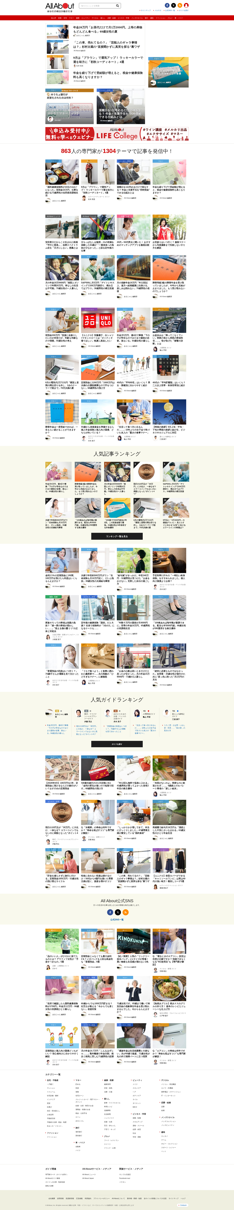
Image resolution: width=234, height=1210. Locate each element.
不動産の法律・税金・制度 (56, 1122)
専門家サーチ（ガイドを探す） (56, 1174)
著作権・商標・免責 (134, 1198)
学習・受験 (137, 1137)
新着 (59, 18)
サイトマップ (146, 10)
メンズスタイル (137, 18)
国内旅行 (79, 1136)
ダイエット (137, 1103)
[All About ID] (186, 6)
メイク (135, 1084)
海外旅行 (79, 1132)
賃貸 (48, 1103)
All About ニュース (89, 1174)
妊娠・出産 (108, 1122)
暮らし (102, 18)
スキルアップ (137, 1122)
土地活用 (50, 1115)
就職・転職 (137, 1118)
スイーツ (107, 1144)
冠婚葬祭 (107, 1110)
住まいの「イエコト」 (55, 1126)
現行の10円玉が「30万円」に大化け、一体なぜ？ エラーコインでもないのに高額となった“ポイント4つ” (87, 730)
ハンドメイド (109, 1118)
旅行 (146, 18)
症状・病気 (108, 1088)
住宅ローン (80, 1096)
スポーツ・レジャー (168, 1147)
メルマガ (158, 10)
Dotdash (183, 1205)
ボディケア (137, 1096)
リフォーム (51, 1092)
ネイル (135, 1099)
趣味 (152, 18)
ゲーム (163, 1140)
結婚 (163, 1110)
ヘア (134, 1092)
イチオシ (122, 1182)
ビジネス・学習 (123, 18)
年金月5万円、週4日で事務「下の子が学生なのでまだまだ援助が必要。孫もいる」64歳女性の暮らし (57, 729)
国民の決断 (49, 1186)
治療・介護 (108, 1092)
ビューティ (86, 18)
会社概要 (51, 1198)
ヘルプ (183, 1198)
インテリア (51, 1099)
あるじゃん (80, 1121)
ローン (78, 1117)
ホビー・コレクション (169, 1144)
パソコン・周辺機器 (168, 1084)
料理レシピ (108, 1107)
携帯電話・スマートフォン (171, 1092)
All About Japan (88, 1178)
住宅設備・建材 (52, 1096)
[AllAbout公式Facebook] (167, 5)
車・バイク (179, 18)
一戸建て (50, 1084)
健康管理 (107, 1084)
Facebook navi (124, 1178)
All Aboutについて (118, 1198)
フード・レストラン (111, 1140)
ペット (163, 1151)
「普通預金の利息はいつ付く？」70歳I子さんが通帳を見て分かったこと (116, 728)
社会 (134, 1133)
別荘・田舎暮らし (53, 1111)
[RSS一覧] (180, 5)
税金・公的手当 (81, 1113)
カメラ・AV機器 (167, 1088)
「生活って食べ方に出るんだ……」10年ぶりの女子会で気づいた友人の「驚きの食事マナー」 (145, 729)
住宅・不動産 (52, 1080)
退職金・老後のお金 (83, 1109)
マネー (71, 18)
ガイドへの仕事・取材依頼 (55, 1182)
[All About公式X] (173, 5)
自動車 (78, 1147)
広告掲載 (79, 1198)
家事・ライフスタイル (112, 1103)
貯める (78, 1084)
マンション (51, 1088)
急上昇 (53, 18)
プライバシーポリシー (101, 1198)
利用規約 (88, 1198)
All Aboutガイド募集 (52, 1178)
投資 (77, 1088)
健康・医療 (109, 1080)
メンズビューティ (167, 1125)
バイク (78, 1150)
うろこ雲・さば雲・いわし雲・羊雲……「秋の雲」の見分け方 (174, 728)
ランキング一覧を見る (117, 536)
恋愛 (163, 1107)
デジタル (95, 18)
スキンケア (137, 1088)
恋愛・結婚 (112, 18)
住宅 (65, 18)
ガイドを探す (184, 10)
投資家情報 (70, 1198)
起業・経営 (137, 1129)
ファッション (160, 18)
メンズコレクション (168, 1121)
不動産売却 (51, 1118)
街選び (49, 1107)
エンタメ (164, 1136)
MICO (135, 1107)
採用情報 (60, 1198)
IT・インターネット (168, 1096)
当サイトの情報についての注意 (155, 1198)
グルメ (170, 18)
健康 (77, 18)
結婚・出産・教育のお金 (84, 1106)
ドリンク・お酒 (110, 1148)
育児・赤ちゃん (110, 1126)
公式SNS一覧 (170, 10)
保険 (77, 1092)
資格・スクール (138, 1126)
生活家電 (107, 1114)
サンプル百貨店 (125, 1174)
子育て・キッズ (110, 1129)
